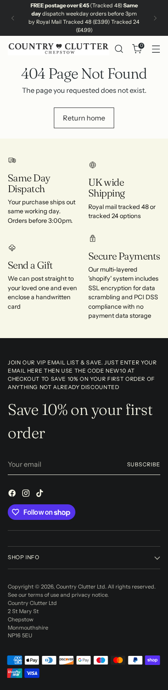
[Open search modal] (119, 49)
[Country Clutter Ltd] (58, 48)
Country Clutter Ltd (80, 586)
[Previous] (12, 18)
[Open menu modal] (156, 49)
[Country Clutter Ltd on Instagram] (27, 494)
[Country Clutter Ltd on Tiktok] (40, 494)
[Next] (155, 18)
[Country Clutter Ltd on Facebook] (13, 494)
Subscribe (143, 464)
